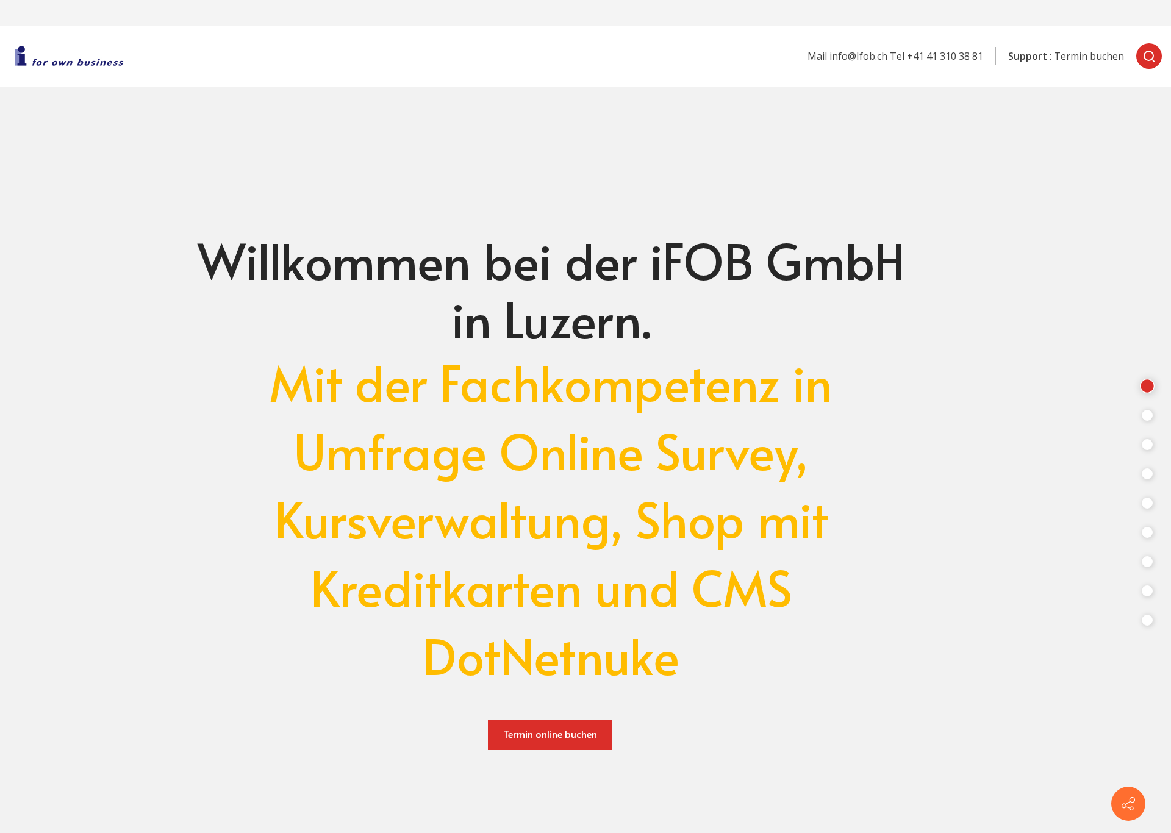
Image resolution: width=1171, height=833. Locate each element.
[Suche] (1149, 56)
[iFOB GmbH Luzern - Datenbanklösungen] (73, 56)
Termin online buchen (550, 733)
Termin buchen (1089, 56)
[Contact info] (1128, 804)
